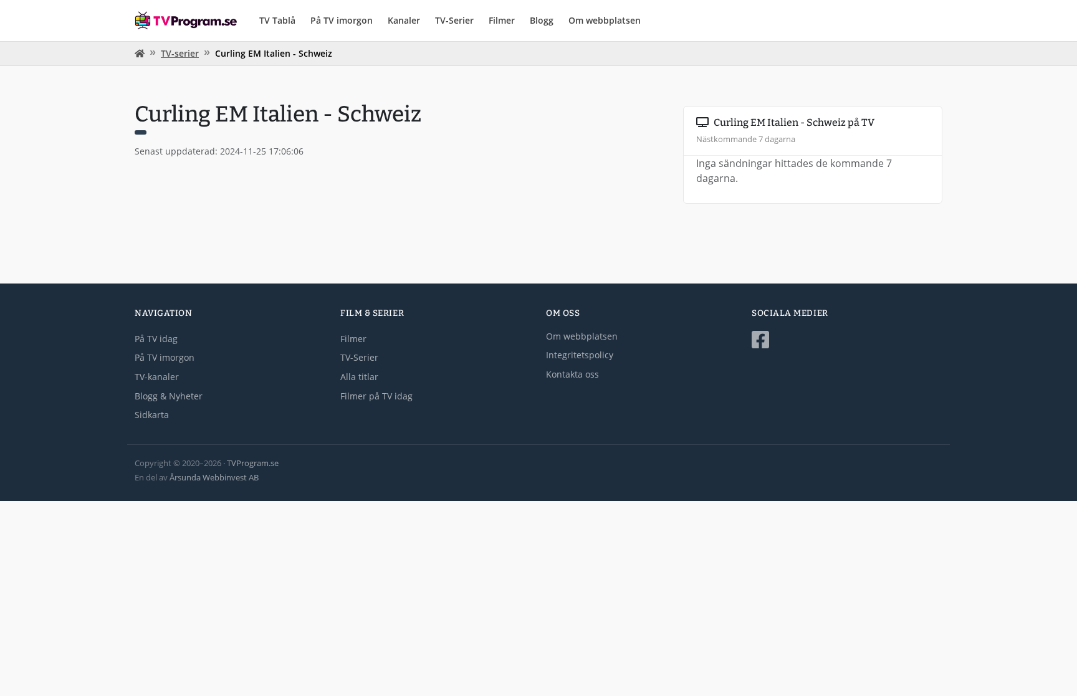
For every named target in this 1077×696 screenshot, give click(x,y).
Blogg (541, 20)
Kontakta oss (572, 374)
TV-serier (180, 53)
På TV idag (156, 339)
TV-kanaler (157, 377)
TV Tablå (277, 20)
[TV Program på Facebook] (847, 340)
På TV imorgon (341, 20)
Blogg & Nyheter (169, 396)
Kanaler (404, 20)
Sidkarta (152, 415)
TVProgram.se (253, 463)
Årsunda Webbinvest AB (214, 477)
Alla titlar (359, 377)
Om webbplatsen (604, 20)
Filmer (502, 20)
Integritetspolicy (579, 355)
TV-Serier (454, 20)
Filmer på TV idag (376, 396)
